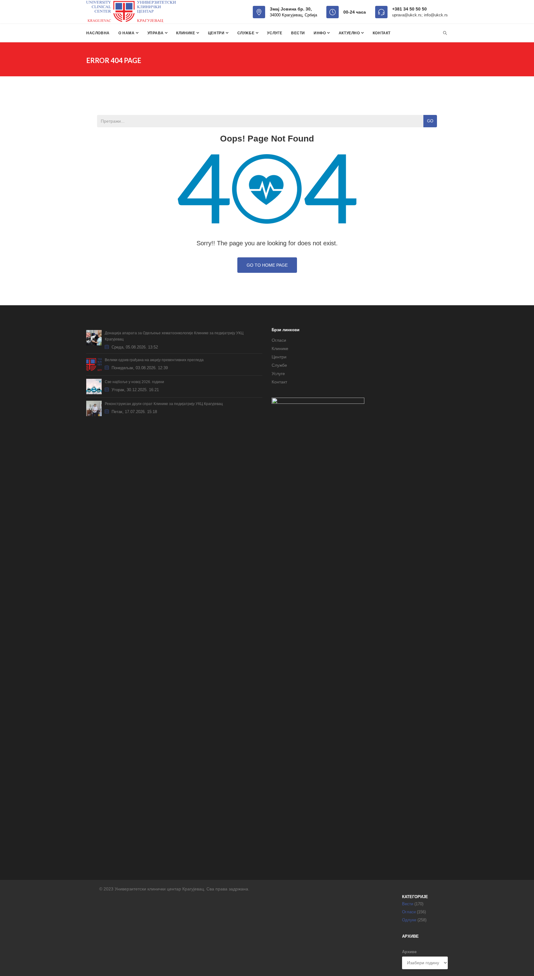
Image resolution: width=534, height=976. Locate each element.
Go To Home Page (267, 265)
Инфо (320, 33)
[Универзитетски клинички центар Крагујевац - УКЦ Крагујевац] (131, 11)
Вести (298, 33)
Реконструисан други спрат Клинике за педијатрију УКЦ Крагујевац (164, 404)
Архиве (409, 951)
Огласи (279, 340)
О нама (127, 33)
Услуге (274, 33)
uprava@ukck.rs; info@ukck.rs (420, 15)
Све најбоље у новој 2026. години (134, 382)
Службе (246, 33)
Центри (217, 33)
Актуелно (350, 33)
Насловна (98, 33)
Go (430, 121)
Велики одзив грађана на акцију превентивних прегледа (154, 360)
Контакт (382, 33)
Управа (156, 33)
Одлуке (409, 920)
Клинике (186, 33)
